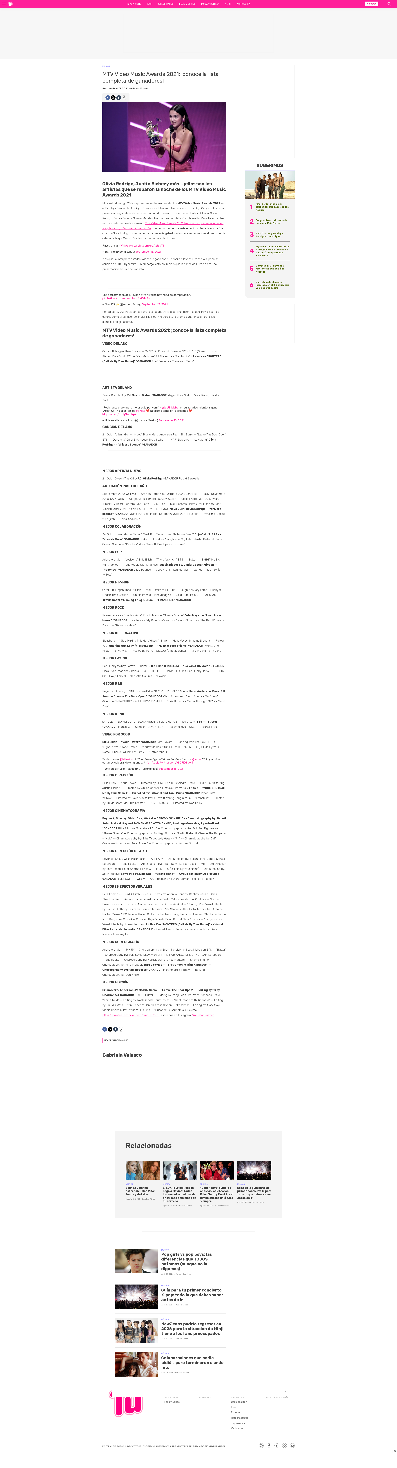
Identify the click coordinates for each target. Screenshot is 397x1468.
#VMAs (123, 245)
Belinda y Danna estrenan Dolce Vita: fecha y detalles (140, 1191)
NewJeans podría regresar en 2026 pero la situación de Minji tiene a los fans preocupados (192, 1329)
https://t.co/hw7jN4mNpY (119, 414)
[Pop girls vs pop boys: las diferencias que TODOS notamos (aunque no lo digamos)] (136, 1261)
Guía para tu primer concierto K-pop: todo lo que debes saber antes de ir (192, 1295)
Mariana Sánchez (183, 1274)
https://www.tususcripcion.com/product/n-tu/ (131, 1015)
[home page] (10, 4)
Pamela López (258, 1202)
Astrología (243, 3)
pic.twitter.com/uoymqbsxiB (121, 298)
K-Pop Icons (134, 3)
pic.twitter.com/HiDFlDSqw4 (174, 762)
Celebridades (165, 3)
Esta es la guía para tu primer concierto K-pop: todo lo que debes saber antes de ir (254, 1193)
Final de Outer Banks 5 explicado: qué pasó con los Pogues (272, 206)
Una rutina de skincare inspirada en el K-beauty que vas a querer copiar (272, 284)
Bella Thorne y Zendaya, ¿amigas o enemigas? (269, 235)
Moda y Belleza (210, 3)
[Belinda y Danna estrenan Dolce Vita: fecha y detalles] (143, 1170)
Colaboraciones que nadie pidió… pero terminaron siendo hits (192, 1362)
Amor (228, 3)
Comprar (371, 3)
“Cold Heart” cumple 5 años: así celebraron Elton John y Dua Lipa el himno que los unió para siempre (216, 1194)
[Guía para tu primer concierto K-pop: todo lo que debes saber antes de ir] (136, 1297)
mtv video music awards (116, 1040)
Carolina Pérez (148, 1199)
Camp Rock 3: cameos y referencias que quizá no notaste (270, 268)
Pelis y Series (187, 3)
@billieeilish (127, 759)
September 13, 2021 (148, 251)
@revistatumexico (203, 1015)
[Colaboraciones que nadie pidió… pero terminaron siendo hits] (136, 1364)
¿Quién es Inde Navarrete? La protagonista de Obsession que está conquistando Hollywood (273, 251)
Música (106, 66)
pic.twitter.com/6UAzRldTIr (147, 245)
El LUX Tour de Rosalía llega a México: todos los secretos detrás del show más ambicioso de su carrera (179, 1194)
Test (149, 3)
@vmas (196, 759)
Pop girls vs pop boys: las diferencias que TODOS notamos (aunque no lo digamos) (186, 1261)
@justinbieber (170, 407)
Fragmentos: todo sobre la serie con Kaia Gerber (271, 222)
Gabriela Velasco (139, 88)
